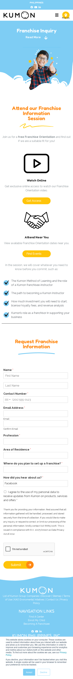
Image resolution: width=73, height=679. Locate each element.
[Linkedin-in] (39, 7)
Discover (46, 596)
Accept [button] (29, 672)
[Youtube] (35, 7)
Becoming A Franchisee (37, 623)
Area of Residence (17, 449)
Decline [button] (43, 672)
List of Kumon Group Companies (21, 596)
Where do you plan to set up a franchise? (32, 463)
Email (6, 419)
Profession (11, 435)
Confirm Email (10, 429)
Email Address (14, 407)
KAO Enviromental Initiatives (29, 599)
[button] (57, 15)
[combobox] (7, 400)
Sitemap (57, 596)
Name (8, 370)
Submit (16, 565)
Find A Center (36, 616)
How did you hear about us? (23, 477)
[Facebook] (31, 7)
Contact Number (15, 393)
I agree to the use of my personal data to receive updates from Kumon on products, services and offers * (35, 496)
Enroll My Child (36, 620)
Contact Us (52, 599)
